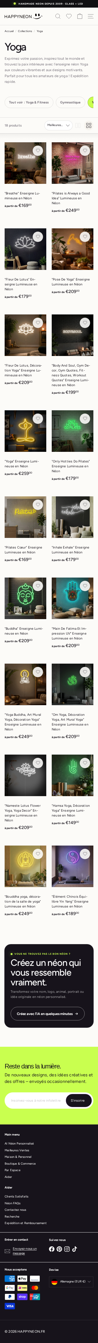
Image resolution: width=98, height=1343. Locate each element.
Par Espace (12, 1170)
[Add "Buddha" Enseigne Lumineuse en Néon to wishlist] (38, 586)
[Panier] (79, 16)
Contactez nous (15, 1210)
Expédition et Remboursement (26, 1223)
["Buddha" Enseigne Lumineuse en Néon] (25, 612)
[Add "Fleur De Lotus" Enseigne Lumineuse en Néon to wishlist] (38, 237)
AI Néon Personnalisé (19, 1143)
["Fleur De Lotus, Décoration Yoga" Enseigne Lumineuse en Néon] (25, 351)
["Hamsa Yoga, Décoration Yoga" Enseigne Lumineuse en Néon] (72, 792)
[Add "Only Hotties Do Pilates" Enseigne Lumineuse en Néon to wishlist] (85, 419)
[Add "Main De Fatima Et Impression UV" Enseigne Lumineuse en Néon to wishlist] (85, 586)
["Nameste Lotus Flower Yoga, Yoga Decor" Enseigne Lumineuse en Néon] (25, 794)
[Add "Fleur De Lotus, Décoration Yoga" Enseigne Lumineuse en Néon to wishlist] (38, 323)
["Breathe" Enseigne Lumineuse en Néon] (25, 177)
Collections (25, 31)
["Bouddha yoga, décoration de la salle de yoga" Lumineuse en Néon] (25, 883)
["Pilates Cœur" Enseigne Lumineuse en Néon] (25, 531)
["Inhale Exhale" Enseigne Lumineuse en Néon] (72, 531)
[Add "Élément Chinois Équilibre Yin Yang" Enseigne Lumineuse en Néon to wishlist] (85, 854)
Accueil (9, 31)
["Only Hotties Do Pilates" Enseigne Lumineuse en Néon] (72, 447)
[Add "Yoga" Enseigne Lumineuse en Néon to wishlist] (38, 419)
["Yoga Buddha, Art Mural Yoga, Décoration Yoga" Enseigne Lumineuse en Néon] (25, 703)
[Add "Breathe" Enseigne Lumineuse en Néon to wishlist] (38, 151)
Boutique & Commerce (20, 1163)
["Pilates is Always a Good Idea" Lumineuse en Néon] (72, 179)
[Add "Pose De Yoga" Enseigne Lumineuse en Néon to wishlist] (85, 237)
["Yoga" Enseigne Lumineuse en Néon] (25, 445)
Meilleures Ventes (17, 1150)
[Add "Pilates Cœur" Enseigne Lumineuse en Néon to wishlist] (38, 505)
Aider (8, 1177)
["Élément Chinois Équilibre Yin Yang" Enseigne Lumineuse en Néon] (72, 883)
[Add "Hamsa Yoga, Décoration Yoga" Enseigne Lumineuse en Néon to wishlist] (85, 763)
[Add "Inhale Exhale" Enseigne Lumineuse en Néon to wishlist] (85, 505)
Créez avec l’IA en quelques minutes (44, 1014)
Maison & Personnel (18, 1157)
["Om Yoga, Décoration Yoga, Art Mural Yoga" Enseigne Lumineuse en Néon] (72, 703)
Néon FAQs (13, 1203)
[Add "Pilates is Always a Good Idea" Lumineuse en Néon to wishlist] (85, 151)
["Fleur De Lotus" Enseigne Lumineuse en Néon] (25, 265)
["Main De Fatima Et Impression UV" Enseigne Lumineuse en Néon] (72, 615)
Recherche (12, 1216)
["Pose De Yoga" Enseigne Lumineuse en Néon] (72, 263)
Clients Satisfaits (16, 1196)
